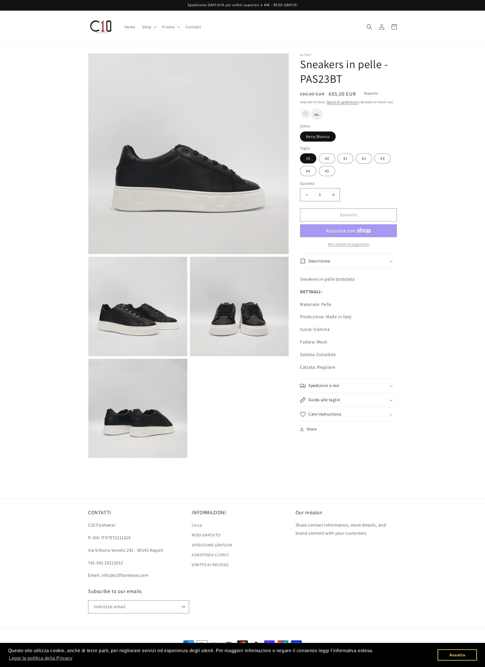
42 (364, 158)
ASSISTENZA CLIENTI (210, 554)
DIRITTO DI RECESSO (210, 564)
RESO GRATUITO (206, 534)
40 (327, 158)
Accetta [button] (457, 655)
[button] (149, 27)
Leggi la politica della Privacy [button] (41, 658)
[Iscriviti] (183, 606)
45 (327, 171)
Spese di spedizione (342, 102)
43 (382, 158)
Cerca (197, 525)
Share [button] (311, 429)
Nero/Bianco (318, 136)
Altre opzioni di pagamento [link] (348, 244)
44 (308, 171)
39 (308, 158)
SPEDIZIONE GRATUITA (212, 545)
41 (345, 158)
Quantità (307, 183)
